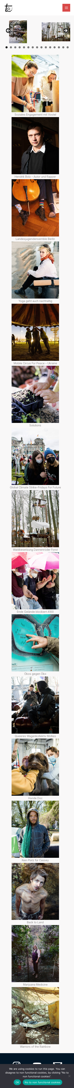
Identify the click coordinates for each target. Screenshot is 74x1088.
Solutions (35, 425)
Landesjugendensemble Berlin (35, 238)
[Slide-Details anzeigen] (18, 31)
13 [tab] (59, 47)
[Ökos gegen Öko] (35, 642)
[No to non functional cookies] (69, 1076)
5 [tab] (24, 47)
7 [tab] (33, 47)
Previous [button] (8, 31)
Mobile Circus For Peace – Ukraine (35, 363)
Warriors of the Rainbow (35, 1046)
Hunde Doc (35, 798)
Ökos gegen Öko (35, 673)
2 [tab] (11, 47)
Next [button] (65, 31)
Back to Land (35, 922)
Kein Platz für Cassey (35, 860)
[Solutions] (35, 394)
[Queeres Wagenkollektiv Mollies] (35, 705)
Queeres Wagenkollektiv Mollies (35, 736)
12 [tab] (55, 47)
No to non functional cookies (42, 1082)
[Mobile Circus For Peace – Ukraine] (35, 332)
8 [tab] (37, 47)
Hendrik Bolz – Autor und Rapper (35, 176)
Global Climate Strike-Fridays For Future (35, 487)
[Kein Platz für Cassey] (35, 829)
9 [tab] (41, 47)
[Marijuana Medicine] (35, 953)
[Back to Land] (35, 891)
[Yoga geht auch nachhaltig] (35, 270)
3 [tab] (15, 47)
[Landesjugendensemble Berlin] (35, 207)
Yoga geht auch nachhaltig (35, 301)
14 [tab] (63, 47)
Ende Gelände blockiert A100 (35, 611)
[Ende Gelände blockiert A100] (35, 580)
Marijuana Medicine (35, 984)
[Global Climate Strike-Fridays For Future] (35, 456)
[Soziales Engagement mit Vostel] (35, 83)
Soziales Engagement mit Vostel (35, 114)
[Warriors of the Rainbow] (35, 1015)
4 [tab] (20, 47)
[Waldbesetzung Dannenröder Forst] (35, 518)
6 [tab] (28, 47)
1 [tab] (7, 47)
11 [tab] (50, 47)
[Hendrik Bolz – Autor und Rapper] (35, 145)
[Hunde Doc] (35, 767)
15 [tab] (68, 47)
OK (17, 1082)
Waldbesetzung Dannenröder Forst (35, 549)
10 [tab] (46, 47)
